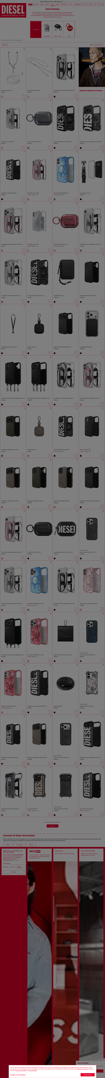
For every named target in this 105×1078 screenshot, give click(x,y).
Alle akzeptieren (88, 1074)
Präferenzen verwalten (82, 1069)
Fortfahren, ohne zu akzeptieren (18, 1074)
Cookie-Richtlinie (32, 1070)
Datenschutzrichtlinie (21, 1070)
